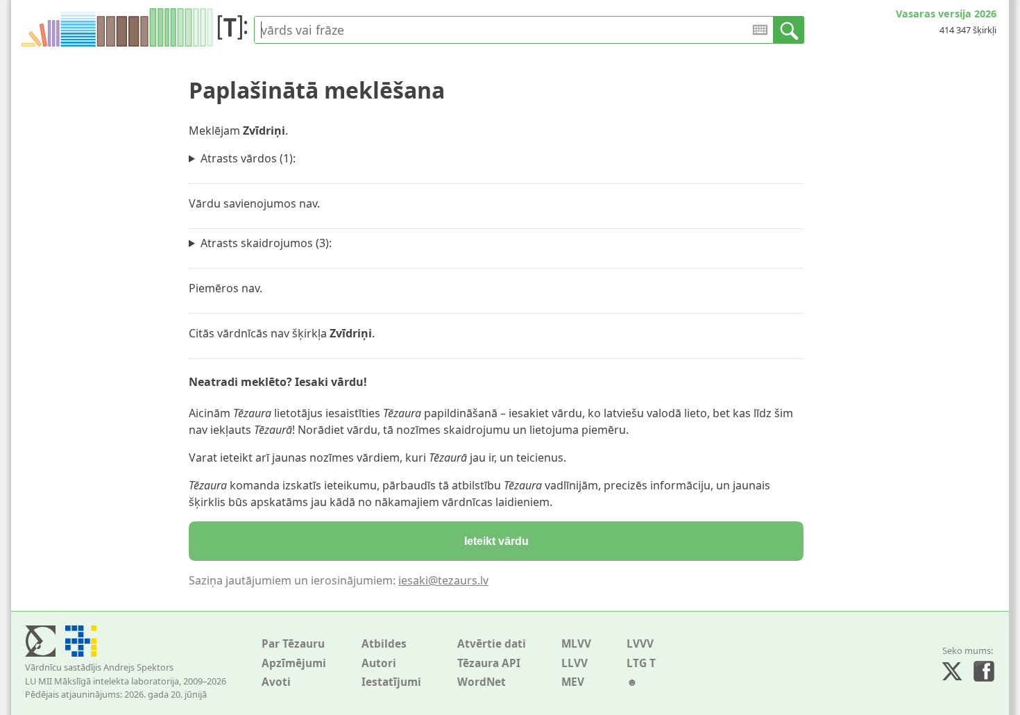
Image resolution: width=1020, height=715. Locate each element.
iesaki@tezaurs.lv (443, 580)
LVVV (640, 644)
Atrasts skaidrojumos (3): (266, 243)
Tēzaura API (488, 663)
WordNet (481, 682)
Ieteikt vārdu (496, 541)
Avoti (276, 682)
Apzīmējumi (294, 663)
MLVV (576, 644)
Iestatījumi (391, 682)
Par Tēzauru (293, 644)
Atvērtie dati (491, 644)
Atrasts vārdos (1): (248, 158)
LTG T (641, 663)
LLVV (574, 663)
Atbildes (384, 644)
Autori (379, 663)
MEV (572, 682)
